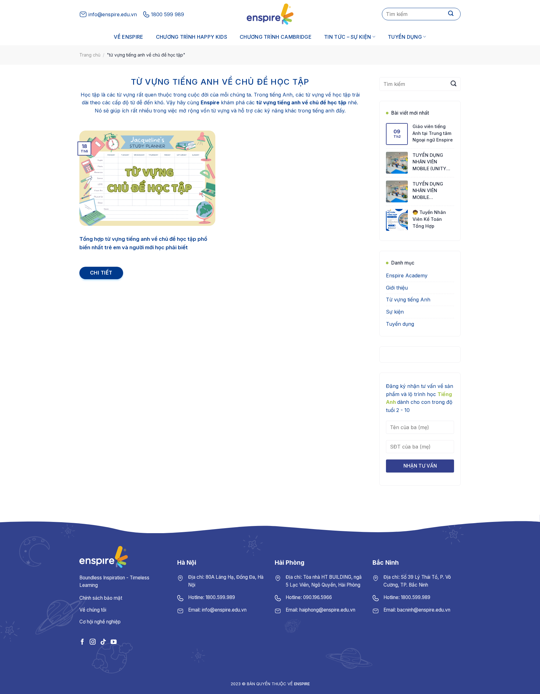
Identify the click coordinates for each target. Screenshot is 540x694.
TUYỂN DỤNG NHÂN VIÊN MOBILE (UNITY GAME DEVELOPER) (432, 162)
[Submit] (451, 14)
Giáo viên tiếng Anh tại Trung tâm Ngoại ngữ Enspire (432, 133)
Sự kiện (395, 312)
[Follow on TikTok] (103, 641)
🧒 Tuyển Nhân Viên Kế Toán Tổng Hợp (429, 219)
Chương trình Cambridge (276, 37)
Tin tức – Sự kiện (347, 37)
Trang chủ (89, 54)
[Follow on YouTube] (114, 641)
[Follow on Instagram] (93, 641)
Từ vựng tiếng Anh (408, 300)
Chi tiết (101, 273)
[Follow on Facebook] (82, 641)
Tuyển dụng (405, 37)
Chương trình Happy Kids (191, 37)
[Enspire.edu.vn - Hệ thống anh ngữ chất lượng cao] (270, 14)
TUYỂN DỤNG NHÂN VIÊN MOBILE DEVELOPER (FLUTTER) (427, 191)
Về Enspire (128, 37)
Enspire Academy (407, 276)
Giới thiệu (397, 288)
